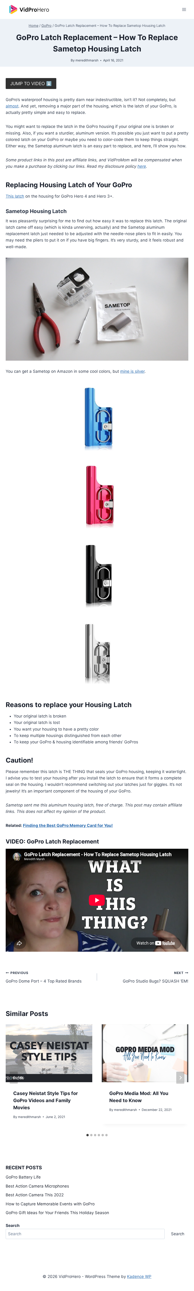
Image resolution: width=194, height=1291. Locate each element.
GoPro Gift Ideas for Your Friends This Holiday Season (57, 1212)
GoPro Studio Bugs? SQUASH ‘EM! (155, 977)
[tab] (87, 1135)
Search (177, 1233)
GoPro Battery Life (23, 1177)
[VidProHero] (29, 9)
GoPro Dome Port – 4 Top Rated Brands (44, 977)
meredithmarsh (86, 60)
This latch (15, 196)
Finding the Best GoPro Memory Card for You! (68, 825)
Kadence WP (139, 1276)
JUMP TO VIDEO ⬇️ (31, 83)
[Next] (180, 1078)
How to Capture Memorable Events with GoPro (50, 1204)
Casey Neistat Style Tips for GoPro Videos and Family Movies (45, 1100)
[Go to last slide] (14, 1078)
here (141, 166)
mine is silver (132, 371)
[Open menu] (184, 9)
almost (12, 106)
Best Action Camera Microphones (37, 1186)
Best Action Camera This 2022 (35, 1195)
